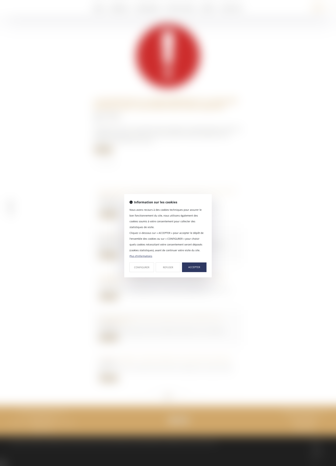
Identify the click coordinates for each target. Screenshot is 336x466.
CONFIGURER (141, 267)
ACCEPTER (194, 267)
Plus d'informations (141, 256)
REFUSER (168, 267)
